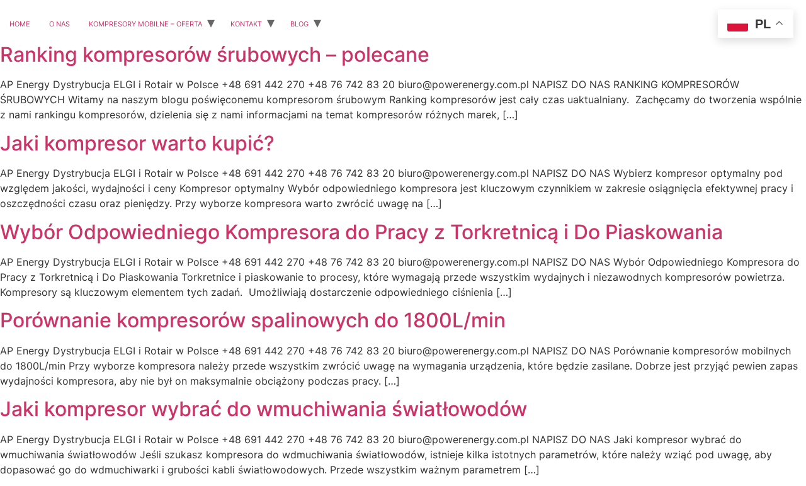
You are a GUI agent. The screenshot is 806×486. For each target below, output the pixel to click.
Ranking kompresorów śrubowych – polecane (214, 54)
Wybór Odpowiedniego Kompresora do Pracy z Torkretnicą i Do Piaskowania (361, 232)
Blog (299, 22)
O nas (59, 22)
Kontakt (246, 22)
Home (19, 22)
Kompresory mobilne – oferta (145, 22)
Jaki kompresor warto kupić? (137, 143)
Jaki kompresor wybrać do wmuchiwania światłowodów (263, 409)
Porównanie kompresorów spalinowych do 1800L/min (253, 320)
